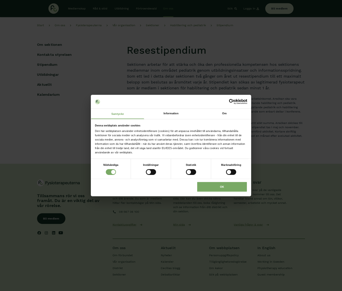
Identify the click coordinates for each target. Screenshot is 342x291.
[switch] (151, 172)
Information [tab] (171, 113)
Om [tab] (224, 113)
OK (222, 186)
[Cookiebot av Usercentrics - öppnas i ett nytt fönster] (231, 101)
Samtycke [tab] (117, 113)
